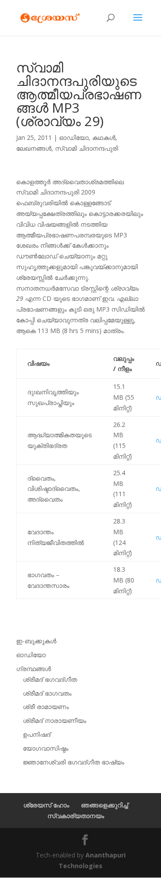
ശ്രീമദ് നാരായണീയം (54, 720)
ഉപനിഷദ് (37, 734)
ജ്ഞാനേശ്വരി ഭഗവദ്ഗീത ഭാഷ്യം (73, 762)
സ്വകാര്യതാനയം (75, 815)
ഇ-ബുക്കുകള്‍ (36, 641)
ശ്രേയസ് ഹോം (46, 805)
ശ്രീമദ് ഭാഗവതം (47, 693)
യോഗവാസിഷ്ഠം (45, 748)
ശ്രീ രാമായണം (46, 706)
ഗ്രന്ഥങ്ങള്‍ (33, 668)
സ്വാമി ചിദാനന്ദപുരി (86, 148)
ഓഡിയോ (74, 137)
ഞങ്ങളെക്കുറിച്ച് (104, 805)
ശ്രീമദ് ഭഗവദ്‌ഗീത (50, 679)
